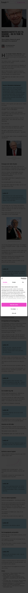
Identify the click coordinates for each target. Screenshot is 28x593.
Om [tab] (23, 282)
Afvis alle (14, 313)
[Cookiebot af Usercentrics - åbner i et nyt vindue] (21, 278)
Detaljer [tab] (14, 282)
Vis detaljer (13, 308)
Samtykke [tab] (5, 282)
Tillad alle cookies (14, 304)
